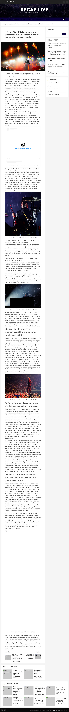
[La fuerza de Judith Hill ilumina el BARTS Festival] (50, 701)
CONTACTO (45, 19)
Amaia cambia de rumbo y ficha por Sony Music (60, 689)
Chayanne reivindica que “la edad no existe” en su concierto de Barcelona (56, 66)
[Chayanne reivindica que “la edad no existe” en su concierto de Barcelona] (7, 701)
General (8, 19)
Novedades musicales (53, 94)
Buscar (51, 30)
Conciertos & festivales (27, 19)
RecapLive (8, 40)
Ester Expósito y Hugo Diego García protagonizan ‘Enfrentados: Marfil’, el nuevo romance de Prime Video (38, 675)
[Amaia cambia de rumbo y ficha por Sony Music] (50, 690)
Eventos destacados (53, 88)
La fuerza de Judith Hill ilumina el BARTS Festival (61, 700)
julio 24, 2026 (17, 705)
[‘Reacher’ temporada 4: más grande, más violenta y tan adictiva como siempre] (7, 674)
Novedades (16, 19)
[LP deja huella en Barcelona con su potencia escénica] (28, 701)
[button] (67, 19)
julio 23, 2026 (38, 703)
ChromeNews (56, 710)
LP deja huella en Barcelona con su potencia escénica (39, 700)
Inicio (2, 19)
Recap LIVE (34, 9)
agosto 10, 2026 (60, 692)
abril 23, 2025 (16, 40)
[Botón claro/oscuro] (64, 19)
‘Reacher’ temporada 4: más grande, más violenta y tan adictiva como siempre (17, 673)
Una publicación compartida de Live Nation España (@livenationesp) (23, 165)
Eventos (38, 19)
